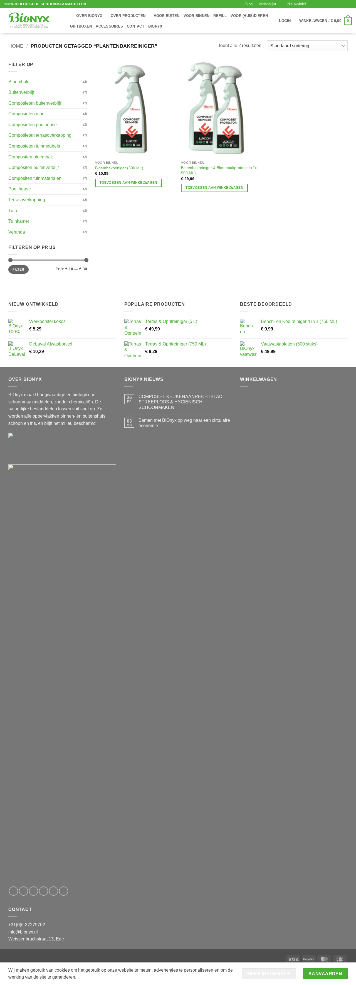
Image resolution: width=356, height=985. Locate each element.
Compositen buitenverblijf (33, 167)
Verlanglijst (267, 4)
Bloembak (18, 81)
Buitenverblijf (21, 92)
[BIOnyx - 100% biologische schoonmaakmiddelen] (32, 20)
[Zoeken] (70, 16)
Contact (135, 26)
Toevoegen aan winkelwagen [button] (128, 182)
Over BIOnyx (89, 16)
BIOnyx (155, 26)
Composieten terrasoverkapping (39, 135)
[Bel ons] (333, 4)
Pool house (19, 189)
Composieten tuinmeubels (34, 146)
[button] (294, 4)
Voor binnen (197, 16)
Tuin (12, 210)
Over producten (128, 16)
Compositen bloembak (30, 157)
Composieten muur (27, 113)
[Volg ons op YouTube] (349, 4)
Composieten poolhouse (32, 124)
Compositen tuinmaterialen (34, 178)
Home (15, 46)
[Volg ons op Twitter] (322, 4)
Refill (220, 16)
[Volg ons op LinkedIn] (343, 4)
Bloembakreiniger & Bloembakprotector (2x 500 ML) (219, 170)
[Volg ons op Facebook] (311, 4)
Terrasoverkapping (26, 199)
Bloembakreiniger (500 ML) (119, 168)
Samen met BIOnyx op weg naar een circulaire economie (184, 423)
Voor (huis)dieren (249, 16)
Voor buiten (167, 16)
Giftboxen (81, 26)
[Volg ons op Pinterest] (338, 4)
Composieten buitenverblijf (34, 103)
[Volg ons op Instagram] (317, 4)
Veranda (16, 232)
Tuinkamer (18, 221)
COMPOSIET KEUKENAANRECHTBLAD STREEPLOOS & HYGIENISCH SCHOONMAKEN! (180, 402)
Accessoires (109, 26)
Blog (249, 4)
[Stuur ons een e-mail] (328, 4)
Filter (18, 269)
